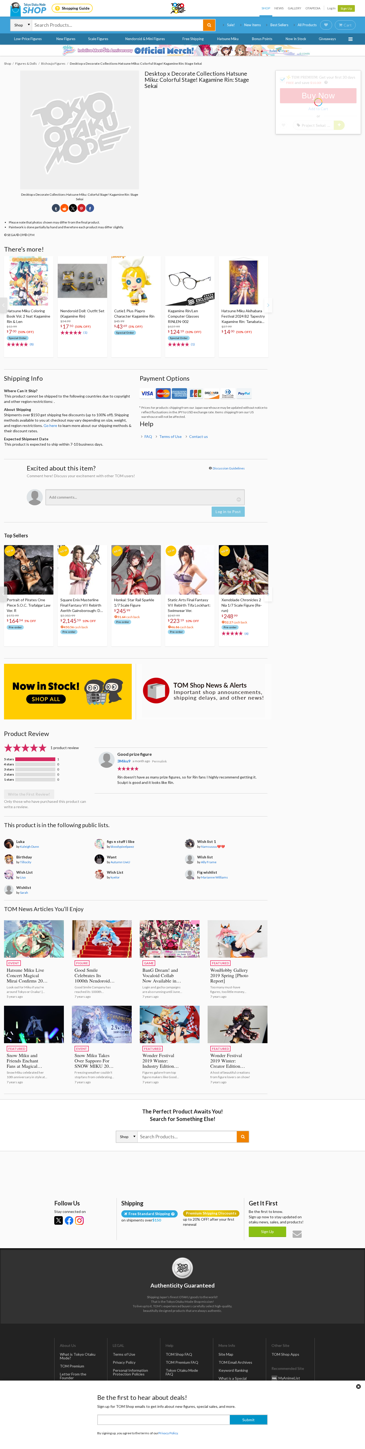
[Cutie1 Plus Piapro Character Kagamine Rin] (136, 281)
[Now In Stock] (68, 691)
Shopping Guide (76, 8)
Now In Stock (296, 39)
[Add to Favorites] (46, 261)
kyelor (115, 877)
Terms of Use (170, 436)
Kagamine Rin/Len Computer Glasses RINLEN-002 (183, 316)
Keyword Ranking (233, 1370)
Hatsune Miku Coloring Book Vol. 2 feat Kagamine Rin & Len (28, 316)
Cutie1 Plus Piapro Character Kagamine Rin (134, 313)
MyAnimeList (289, 1378)
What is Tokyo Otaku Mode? (77, 1356)
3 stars (9, 769)
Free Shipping (193, 39)
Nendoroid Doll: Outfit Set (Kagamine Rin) (82, 313)
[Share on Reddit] (64, 208)
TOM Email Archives (235, 1362)
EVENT (13, 963)
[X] (58, 1220)
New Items (252, 25)
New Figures (65, 39)
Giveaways (327, 39)
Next (268, 305)
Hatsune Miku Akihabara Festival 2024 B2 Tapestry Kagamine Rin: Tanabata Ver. (243, 316)
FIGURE (82, 963)
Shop (266, 8)
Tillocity (25, 862)
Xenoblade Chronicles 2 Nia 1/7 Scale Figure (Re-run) (242, 605)
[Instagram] (79, 1220)
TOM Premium (72, 1366)
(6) (246, 633)
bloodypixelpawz (122, 847)
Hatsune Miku (228, 39)
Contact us (198, 436)
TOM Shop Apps (285, 1354)
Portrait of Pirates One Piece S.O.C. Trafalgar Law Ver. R (29, 605)
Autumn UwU (120, 862)
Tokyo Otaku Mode (178, 8)
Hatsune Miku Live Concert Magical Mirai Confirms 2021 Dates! (27, 978)
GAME (149, 963)
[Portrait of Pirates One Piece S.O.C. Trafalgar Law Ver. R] (28, 570)
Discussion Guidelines (229, 468)
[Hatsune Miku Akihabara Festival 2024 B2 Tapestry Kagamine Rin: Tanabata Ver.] (243, 281)
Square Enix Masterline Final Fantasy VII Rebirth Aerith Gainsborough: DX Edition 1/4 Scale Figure (81, 605)
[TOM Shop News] (203, 690)
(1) (85, 332)
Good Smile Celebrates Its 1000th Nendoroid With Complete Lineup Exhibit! (92, 981)
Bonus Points (262, 39)
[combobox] (117, 25)
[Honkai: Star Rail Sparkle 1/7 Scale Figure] (136, 570)
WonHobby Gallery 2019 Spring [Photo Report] (229, 975)
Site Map (226, 1354)
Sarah (24, 893)
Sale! (231, 25)
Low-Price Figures (28, 39)
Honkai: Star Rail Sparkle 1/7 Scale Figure (134, 602)
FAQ (148, 436)
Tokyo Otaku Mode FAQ (182, 1372)
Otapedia (312, 8)
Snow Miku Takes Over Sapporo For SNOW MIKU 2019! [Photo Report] (95, 1063)
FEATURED (220, 963)
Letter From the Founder (73, 1376)
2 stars (9, 774)
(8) (32, 344)
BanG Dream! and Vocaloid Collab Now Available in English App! (160, 978)
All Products (307, 25)
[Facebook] (69, 1220)
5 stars (9, 759)
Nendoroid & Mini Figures (145, 39)
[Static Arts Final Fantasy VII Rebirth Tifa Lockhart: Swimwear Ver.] (190, 570)
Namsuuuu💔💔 (213, 847)
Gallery (294, 8)
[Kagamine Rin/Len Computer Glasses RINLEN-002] (190, 281)
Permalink (159, 761)
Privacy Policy (124, 1362)
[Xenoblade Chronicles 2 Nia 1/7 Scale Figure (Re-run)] (243, 570)
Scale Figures (98, 39)
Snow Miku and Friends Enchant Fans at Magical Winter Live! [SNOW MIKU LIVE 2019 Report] (26, 1068)
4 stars (9, 764)
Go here (50, 425)
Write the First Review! (29, 794)
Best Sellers (279, 25)
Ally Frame (208, 862)
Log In (331, 8)
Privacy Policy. (168, 1433)
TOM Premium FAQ (182, 1362)
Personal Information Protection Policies (130, 1372)
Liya (23, 877)
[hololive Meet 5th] (182, 50)
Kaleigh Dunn (29, 847)
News (279, 8)
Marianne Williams (214, 877)
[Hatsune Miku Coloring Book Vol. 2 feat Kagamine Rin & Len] (28, 281)
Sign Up (346, 8)
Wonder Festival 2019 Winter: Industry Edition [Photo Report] (158, 1063)
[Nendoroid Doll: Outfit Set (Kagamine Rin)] (82, 281)
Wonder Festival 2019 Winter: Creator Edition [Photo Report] (226, 1063)
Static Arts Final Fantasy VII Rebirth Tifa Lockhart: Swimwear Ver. (189, 605)
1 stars (9, 779)
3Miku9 (123, 761)
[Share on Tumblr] (56, 208)
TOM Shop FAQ (179, 1354)
